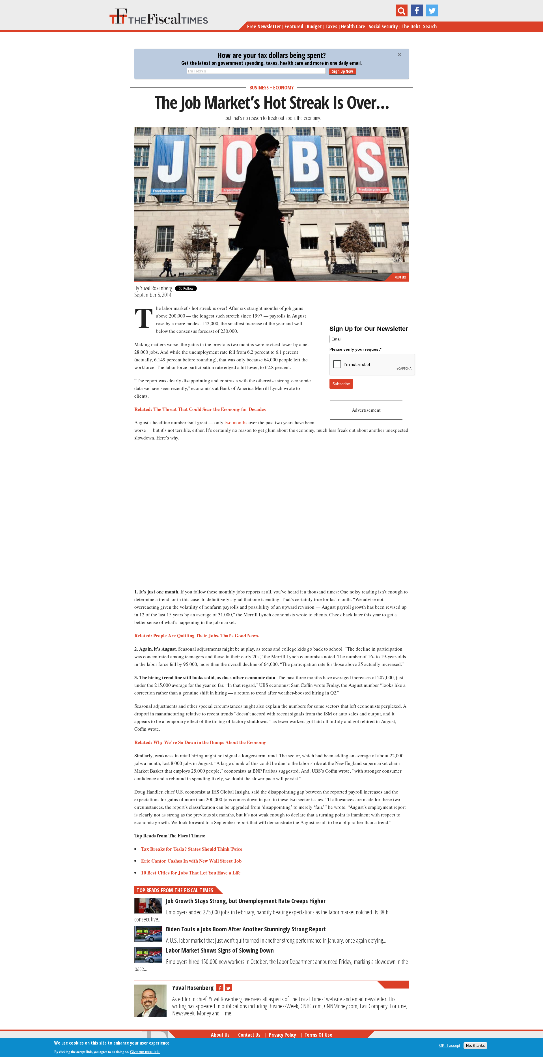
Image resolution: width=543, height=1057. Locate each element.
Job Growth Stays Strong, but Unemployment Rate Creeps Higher (246, 900)
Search (430, 26)
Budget (314, 26)
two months (236, 422)
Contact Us (249, 1034)
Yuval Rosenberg (156, 288)
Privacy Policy (282, 1034)
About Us (220, 1034)
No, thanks (475, 1045)
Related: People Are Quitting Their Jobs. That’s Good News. (196, 635)
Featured (294, 26)
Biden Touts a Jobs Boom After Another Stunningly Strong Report (246, 929)
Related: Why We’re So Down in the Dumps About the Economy (200, 742)
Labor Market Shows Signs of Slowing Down (220, 950)
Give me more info (145, 1052)
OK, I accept (449, 1045)
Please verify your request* (355, 349)
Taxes (331, 26)
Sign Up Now (342, 71)
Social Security (383, 26)
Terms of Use (318, 1034)
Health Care (353, 26)
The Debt (411, 26)
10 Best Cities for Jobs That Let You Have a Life (191, 872)
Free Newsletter (264, 26)
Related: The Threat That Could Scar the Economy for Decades (200, 409)
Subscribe (341, 383)
